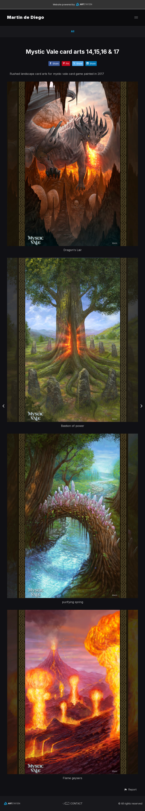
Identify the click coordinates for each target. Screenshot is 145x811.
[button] (130, 789)
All (72, 31)
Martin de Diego (25, 17)
